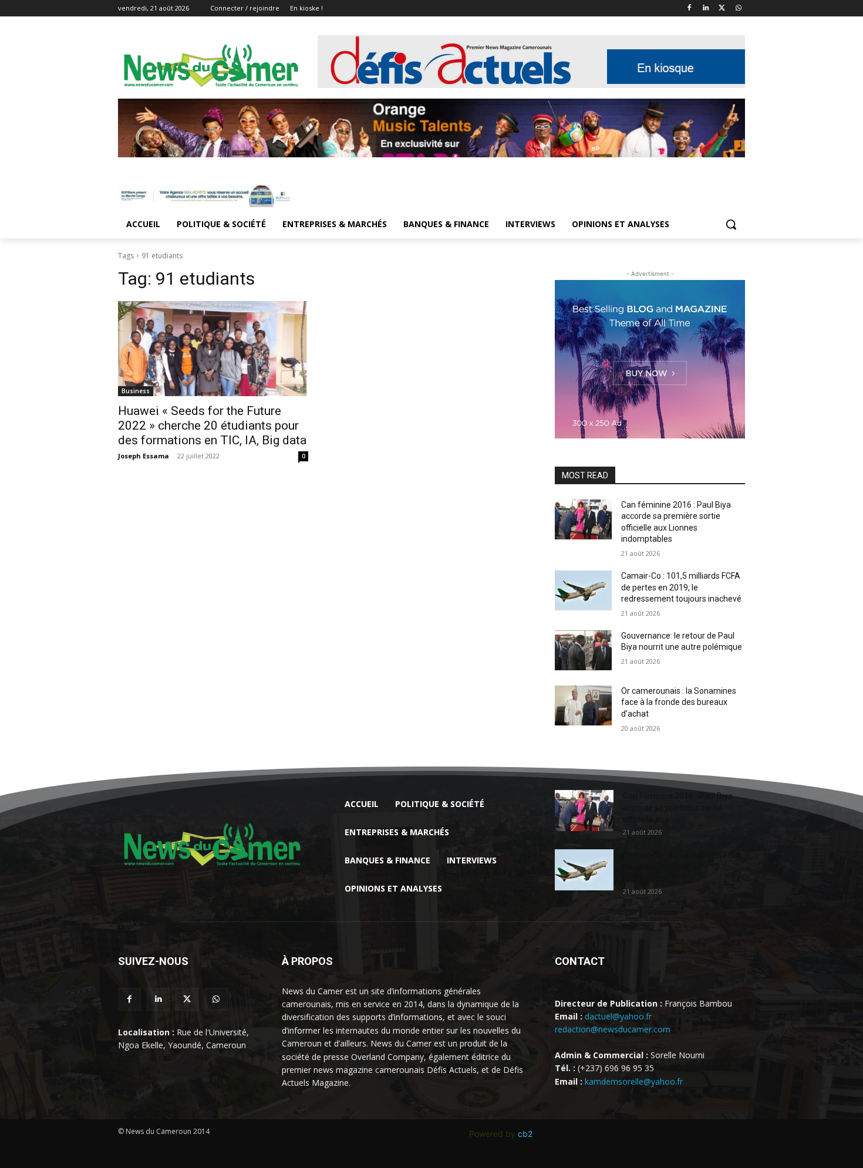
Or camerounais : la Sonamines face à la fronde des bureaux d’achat (678, 702)
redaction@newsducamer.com (612, 1029)
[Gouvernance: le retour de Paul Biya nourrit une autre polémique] (583, 650)
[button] (731, 224)
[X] (722, 8)
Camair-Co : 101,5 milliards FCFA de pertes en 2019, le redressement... (682, 866)
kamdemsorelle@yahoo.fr (634, 1081)
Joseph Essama (143, 455)
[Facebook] (689, 8)
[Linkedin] (706, 8)
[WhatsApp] (738, 8)
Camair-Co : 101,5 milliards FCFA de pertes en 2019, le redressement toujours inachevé (681, 587)
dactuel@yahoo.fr (618, 1016)
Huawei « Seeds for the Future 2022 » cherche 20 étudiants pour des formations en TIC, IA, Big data (212, 425)
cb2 (525, 1134)
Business (136, 391)
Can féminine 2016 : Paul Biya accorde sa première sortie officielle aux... (678, 807)
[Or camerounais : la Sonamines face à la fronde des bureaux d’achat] (583, 705)
